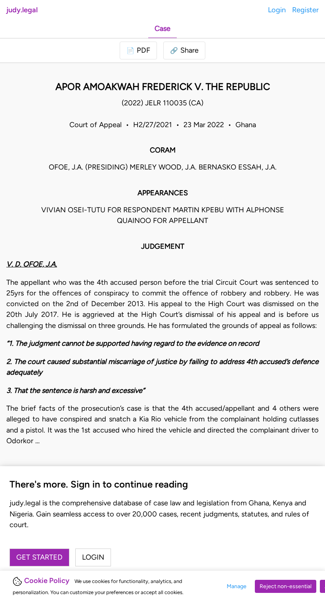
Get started (39, 557)
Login (277, 10)
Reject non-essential (286, 586)
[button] (184, 50)
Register (305, 10)
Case (162, 28)
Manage (237, 586)
